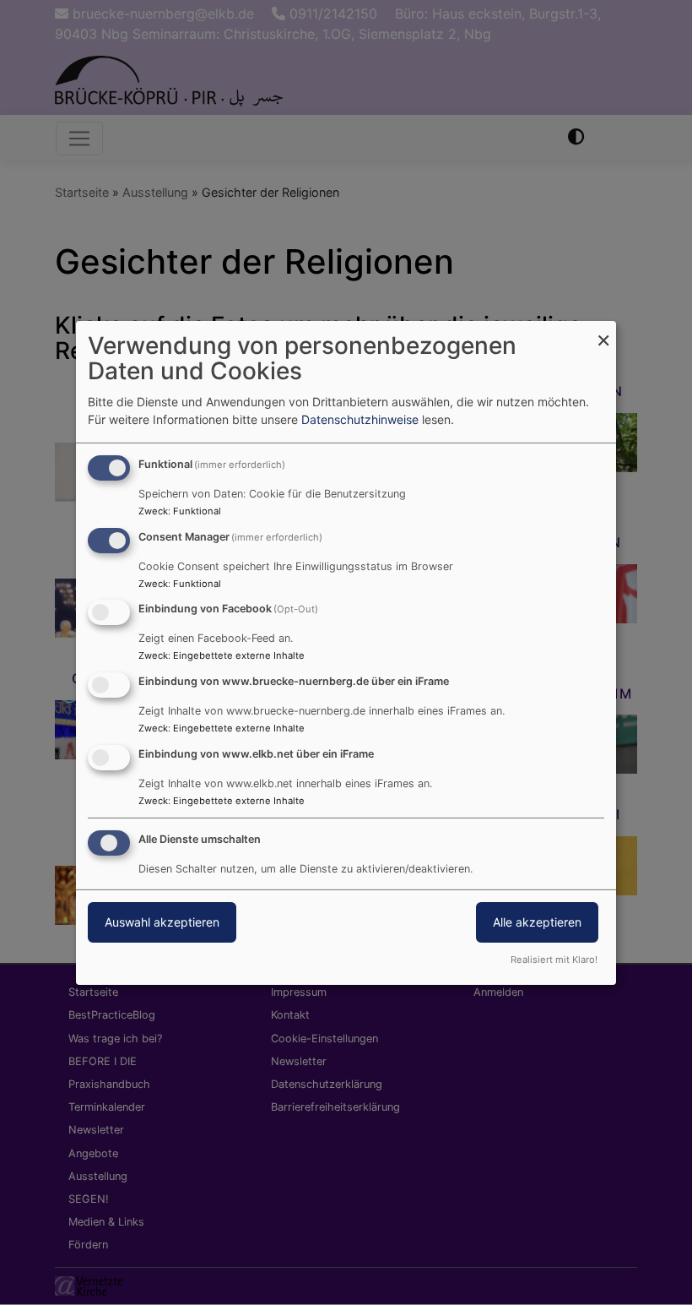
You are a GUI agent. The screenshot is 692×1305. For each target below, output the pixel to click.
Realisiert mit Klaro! (554, 959)
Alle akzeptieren (537, 922)
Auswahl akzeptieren (162, 922)
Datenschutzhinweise (360, 419)
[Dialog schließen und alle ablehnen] (603, 330)
